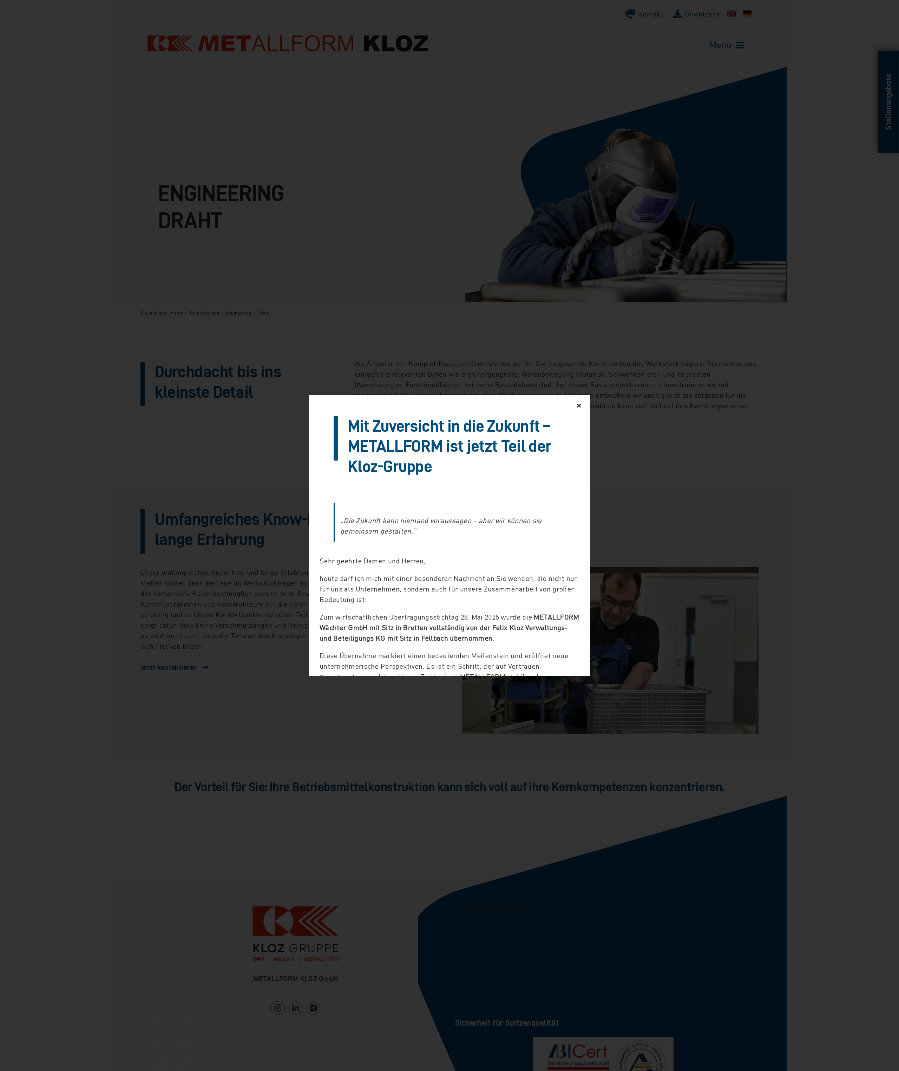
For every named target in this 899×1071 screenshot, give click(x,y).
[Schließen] (579, 405)
